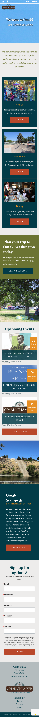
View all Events (19, 432)
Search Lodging (18, 271)
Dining (19, 708)
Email (6, 584)
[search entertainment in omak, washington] (19, 90)
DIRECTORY (31, 2)
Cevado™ (14, 714)
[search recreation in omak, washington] (19, 142)
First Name (8, 594)
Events (19, 701)
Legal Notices (31, 714)
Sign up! (19, 652)
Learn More (18, 548)
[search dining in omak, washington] (19, 192)
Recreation (19, 704)
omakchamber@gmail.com (19, 676)
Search (19, 120)
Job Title (7, 626)
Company (8, 616)
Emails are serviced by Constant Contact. (23, 646)
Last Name (8, 605)
